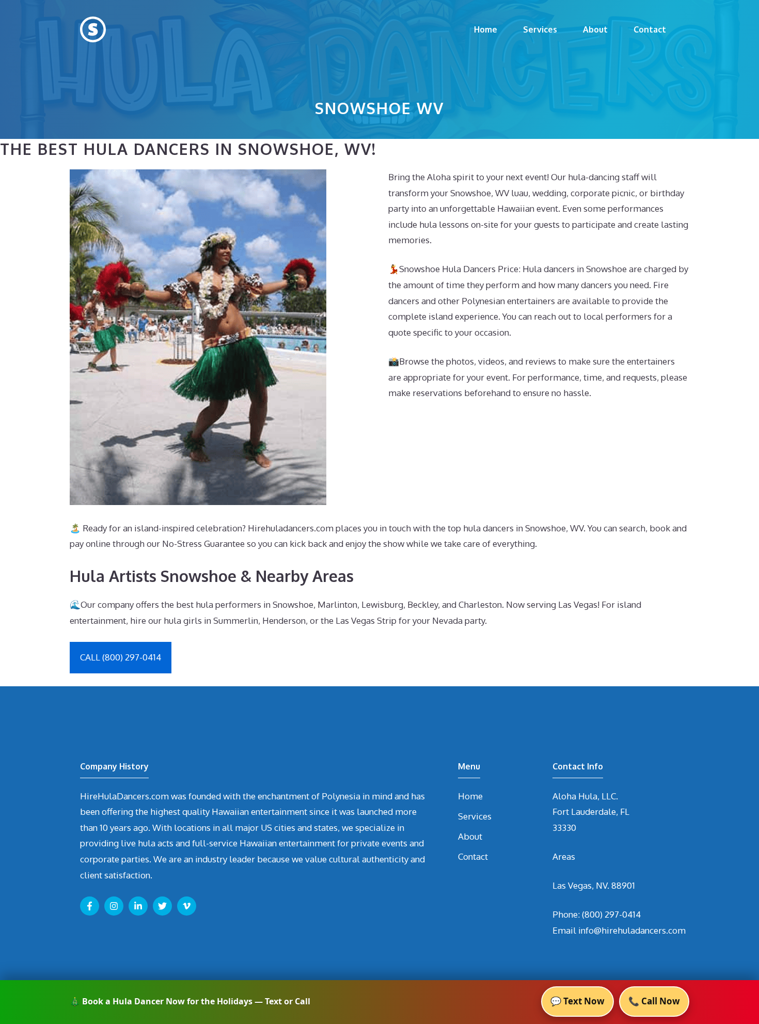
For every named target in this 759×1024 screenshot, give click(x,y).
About (595, 29)
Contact (650, 29)
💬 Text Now (577, 1001)
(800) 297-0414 (611, 914)
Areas (563, 856)
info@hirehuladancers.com (632, 930)
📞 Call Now (654, 1001)
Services (540, 29)
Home (485, 29)
